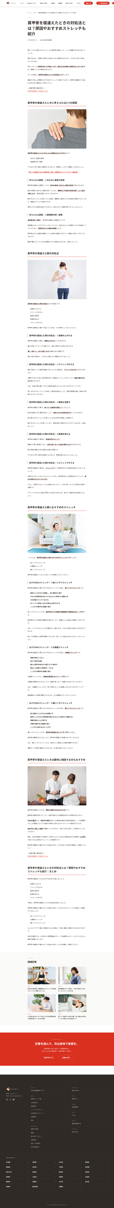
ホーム (29, 13)
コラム (78, 3)
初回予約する (48, 1057)
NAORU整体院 (54, 1205)
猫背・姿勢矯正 (35, 1143)
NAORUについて (31, 3)
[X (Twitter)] (10, 1100)
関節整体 (33, 1106)
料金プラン (75, 1099)
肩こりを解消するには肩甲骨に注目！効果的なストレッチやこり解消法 (53, 172)
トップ (22, 3)
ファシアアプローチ (37, 1110)
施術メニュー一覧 (36, 1099)
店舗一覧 (88, 3)
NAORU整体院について (37, 1090)
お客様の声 (75, 1107)
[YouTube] (14, 1100)
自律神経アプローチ (37, 1113)
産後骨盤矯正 (35, 1147)
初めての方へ (69, 3)
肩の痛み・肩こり (36, 1136)
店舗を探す (66, 1057)
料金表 (53, 3)
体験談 (60, 3)
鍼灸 (32, 1120)
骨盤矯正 (33, 1117)
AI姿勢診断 (34, 1102)
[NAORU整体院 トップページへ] (11, 3)
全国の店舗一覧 (76, 1123)
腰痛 (32, 1133)
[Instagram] (7, 1100)
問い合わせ (75, 1132)
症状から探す (43, 3)
